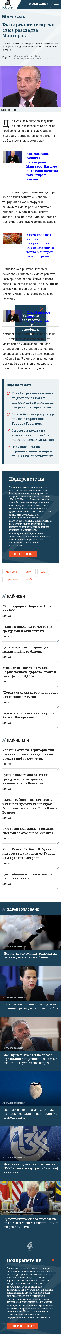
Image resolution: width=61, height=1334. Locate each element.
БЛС (43, 571)
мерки (29, 571)
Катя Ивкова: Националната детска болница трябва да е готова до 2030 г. (31, 1006)
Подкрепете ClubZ (22, 1326)
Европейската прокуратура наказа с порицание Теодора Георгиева (33, 418)
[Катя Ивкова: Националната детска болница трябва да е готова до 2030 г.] (30, 983)
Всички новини (38, 4)
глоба (29, 579)
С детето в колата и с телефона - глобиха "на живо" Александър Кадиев (33, 435)
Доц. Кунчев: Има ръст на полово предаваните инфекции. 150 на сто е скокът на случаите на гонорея (30, 1059)
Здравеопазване (16, 17)
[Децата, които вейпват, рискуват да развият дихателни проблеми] (30, 932)
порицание (12, 579)
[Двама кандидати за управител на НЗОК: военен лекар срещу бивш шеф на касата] (30, 1143)
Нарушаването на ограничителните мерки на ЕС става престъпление (33, 451)
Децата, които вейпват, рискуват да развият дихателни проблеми (30, 955)
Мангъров (11, 571)
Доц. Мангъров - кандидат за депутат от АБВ (39, 316)
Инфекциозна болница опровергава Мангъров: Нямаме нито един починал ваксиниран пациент (42, 166)
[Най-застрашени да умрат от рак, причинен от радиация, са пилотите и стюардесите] (30, 1088)
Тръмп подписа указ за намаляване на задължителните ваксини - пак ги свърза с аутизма (31, 1223)
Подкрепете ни (22, 554)
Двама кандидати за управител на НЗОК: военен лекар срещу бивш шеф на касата (31, 1168)
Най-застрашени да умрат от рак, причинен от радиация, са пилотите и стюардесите (30, 1113)
